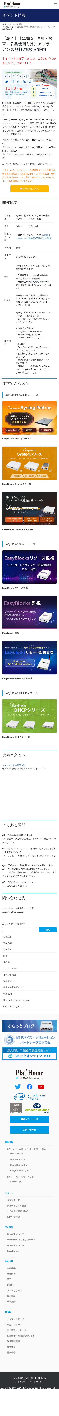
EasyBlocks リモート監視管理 (17, 678)
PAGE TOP (54, 1371)
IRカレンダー (13, 1324)
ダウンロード (13, 1200)
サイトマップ (36, 1382)
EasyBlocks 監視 (10, 633)
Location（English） (13, 1006)
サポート (9, 1193)
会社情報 (9, 1261)
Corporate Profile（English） (17, 1000)
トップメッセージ (15, 1319)
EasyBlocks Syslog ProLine (16, 438)
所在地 (6, 962)
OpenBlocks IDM (18, 1165)
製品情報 (9, 1142)
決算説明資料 (13, 1341)
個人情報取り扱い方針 (14, 987)
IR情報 (8, 1312)
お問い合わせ (29, 1129)
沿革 (5, 956)
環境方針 (7, 949)
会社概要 (7, 936)
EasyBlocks (13, 1251)
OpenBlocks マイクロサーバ (21, 1239)
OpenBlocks (16, 1153)
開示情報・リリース (16, 1330)
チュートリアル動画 (16, 1205)
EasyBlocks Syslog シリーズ (16, 484)
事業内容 (7, 943)
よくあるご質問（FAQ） (19, 1211)
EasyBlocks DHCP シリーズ (16, 737)
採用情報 (7, 981)
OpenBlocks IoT (18, 1159)
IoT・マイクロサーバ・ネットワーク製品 (26, 1149)
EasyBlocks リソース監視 (15, 588)
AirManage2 (16, 1181)
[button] (29, 188)
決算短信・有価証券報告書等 (21, 1336)
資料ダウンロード (29, 1119)
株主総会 (11, 1352)
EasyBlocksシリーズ (20, 1170)
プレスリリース (10, 968)
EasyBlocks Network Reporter (17, 529)
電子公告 (21, 1382)
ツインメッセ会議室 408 (14, 765)
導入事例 (9, 1227)
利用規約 (7, 994)
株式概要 (11, 1347)
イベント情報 (9, 975)
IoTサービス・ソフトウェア (20, 1177)
